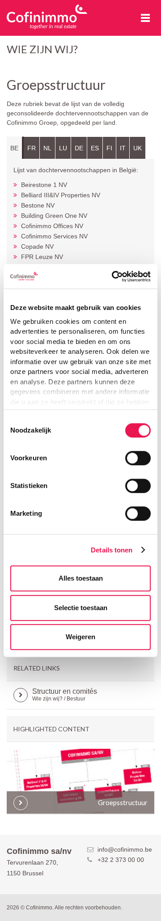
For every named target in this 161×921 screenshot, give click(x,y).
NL (47, 148)
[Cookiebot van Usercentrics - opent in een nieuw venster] (113, 276)
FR (31, 148)
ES (95, 148)
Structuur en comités (64, 695)
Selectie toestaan (80, 607)
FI (109, 148)
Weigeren (80, 637)
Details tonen (111, 550)
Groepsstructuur (123, 802)
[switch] (138, 458)
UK (137, 148)
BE (14, 148)
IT (123, 148)
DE (79, 148)
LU (63, 148)
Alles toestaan (81, 578)
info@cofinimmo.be (124, 849)
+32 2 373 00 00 (120, 859)
